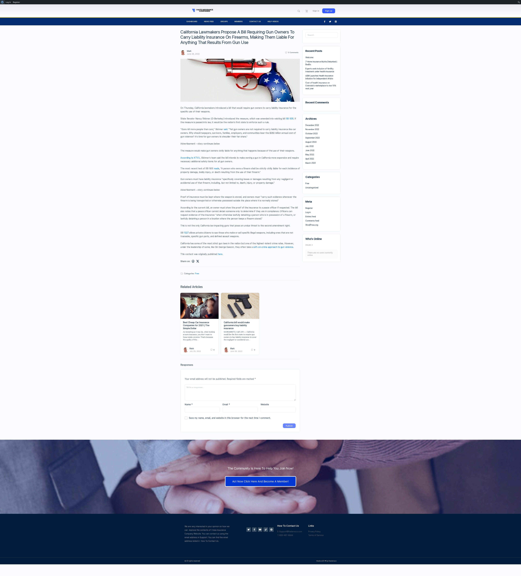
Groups (224, 21)
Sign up (328, 11)
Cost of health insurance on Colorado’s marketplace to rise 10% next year (320, 86)
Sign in (316, 11)
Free (197, 273)
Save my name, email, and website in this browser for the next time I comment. (230, 418)
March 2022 (310, 163)
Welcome (309, 57)
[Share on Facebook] (193, 261)
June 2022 (309, 150)
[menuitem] (2, 2)
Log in (308, 212)
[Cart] (306, 11)
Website (264, 404)
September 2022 (312, 138)
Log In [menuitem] (8, 2)
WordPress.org (311, 225)
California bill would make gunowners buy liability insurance (237, 325)
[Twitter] (330, 22)
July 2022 (309, 146)
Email (226, 404)
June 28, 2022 (193, 54)
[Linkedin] (336, 22)
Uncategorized (311, 188)
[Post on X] (197, 261)
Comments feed (312, 221)
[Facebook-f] (325, 22)
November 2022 (312, 129)
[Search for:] (321, 35)
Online (309, 245)
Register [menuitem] (16, 2)
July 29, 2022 (195, 351)
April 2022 (309, 159)
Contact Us (255, 21)
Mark (189, 51)
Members (238, 21)
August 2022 (311, 142)
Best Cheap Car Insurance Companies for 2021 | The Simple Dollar (196, 325)
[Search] (298, 10)
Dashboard (192, 21)
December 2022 (312, 125)
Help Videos (273, 21)
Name (189, 404)
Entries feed (310, 216)
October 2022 (311, 134)
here (220, 254)
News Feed (209, 21)
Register (309, 208)
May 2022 (309, 155)
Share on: (185, 261)
